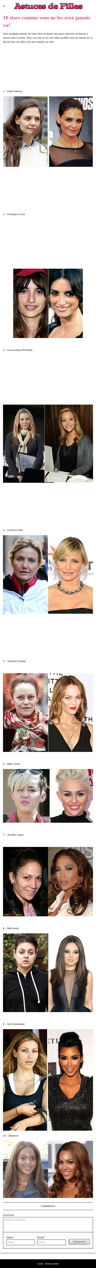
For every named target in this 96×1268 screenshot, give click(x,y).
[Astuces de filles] (48, 6)
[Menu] (4, 5)
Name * (10, 1237)
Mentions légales (52, 1264)
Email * (41, 1237)
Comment (8, 1215)
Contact (40, 1264)
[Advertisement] (48, 64)
